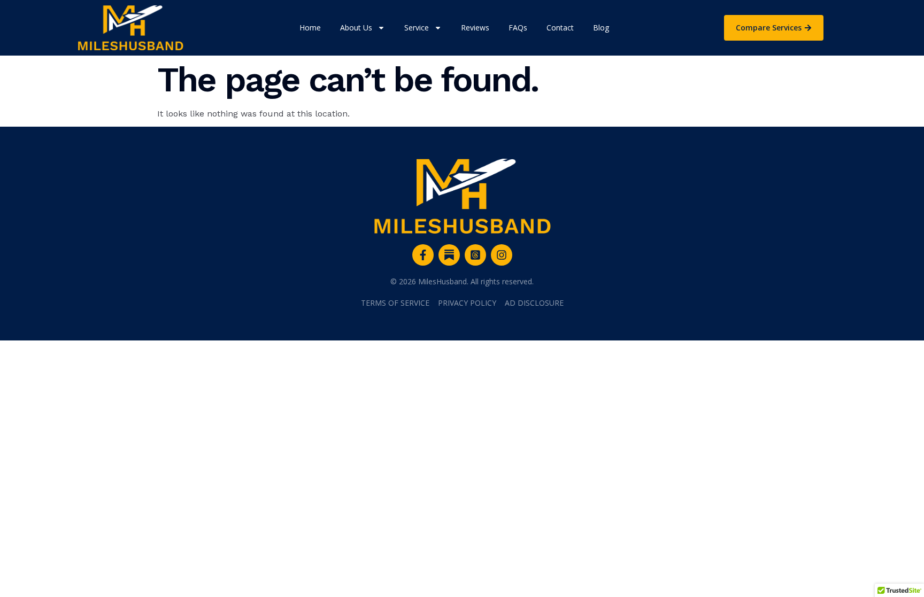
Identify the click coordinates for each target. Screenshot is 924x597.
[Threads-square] (475, 255)
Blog (601, 27)
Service (416, 27)
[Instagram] (501, 255)
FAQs (518, 27)
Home (310, 27)
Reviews (475, 27)
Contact (560, 27)
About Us (356, 27)
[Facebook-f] (423, 255)
